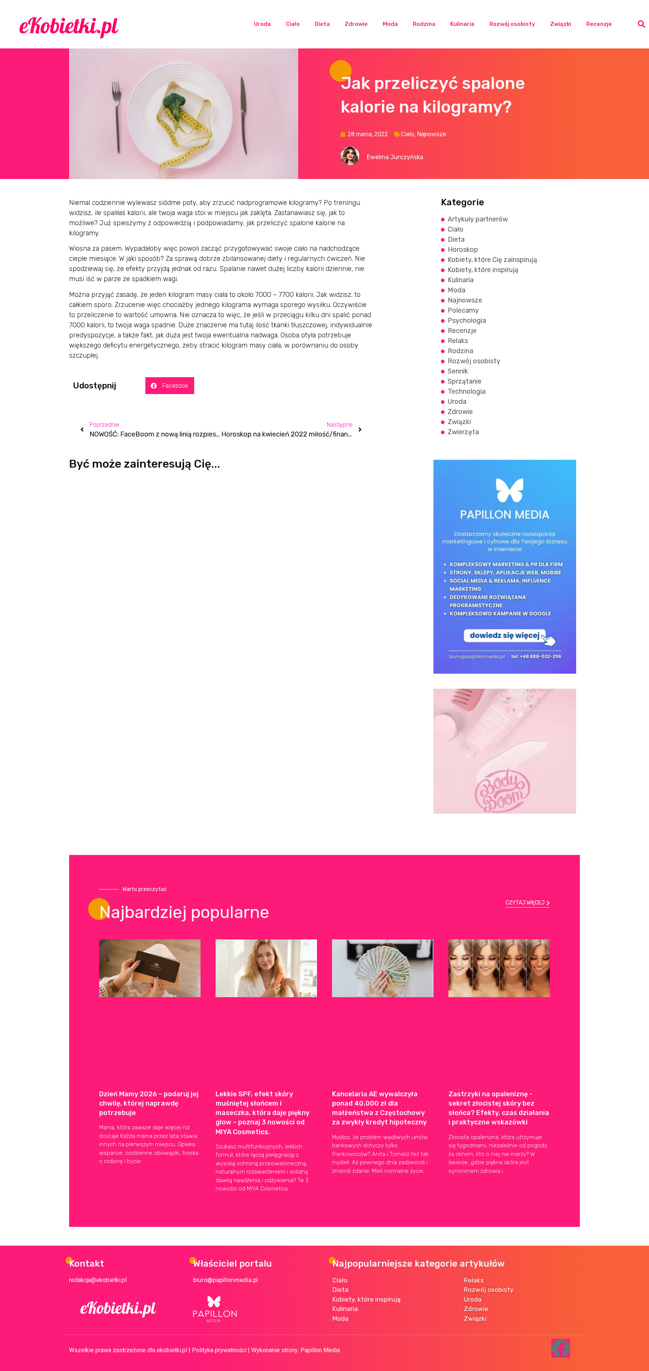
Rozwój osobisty (512, 24)
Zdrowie (356, 24)
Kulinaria (462, 24)
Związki (560, 24)
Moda (390, 24)
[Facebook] (560, 1348)
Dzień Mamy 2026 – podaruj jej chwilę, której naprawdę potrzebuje (149, 1103)
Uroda (262, 24)
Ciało (293, 24)
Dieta (322, 24)
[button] (641, 24)
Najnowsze (431, 134)
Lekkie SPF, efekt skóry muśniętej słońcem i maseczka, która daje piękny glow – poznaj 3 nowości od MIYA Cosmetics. (262, 1113)
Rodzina (424, 24)
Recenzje (599, 24)
